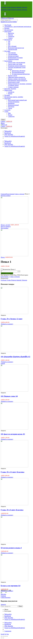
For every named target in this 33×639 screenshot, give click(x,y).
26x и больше (12, 46)
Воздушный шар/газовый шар (17, 100)
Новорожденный (13, 105)
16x (9, 41)
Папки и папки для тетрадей (17, 79)
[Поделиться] (3, 636)
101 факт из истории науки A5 (13, 434)
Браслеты (11, 33)
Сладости (7, 110)
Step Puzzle (7, 25)
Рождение (11, 106)
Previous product (6, 195)
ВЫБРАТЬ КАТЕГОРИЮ (9, 22)
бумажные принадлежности (16, 66)
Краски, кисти (12, 75)
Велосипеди (8, 39)
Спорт (6, 111)
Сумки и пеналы (13, 87)
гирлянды (11, 92)
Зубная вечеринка (13, 101)
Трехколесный (12, 49)
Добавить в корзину (6, 273)
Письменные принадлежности (17, 80)
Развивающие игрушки (15, 57)
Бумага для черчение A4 (10, 586)
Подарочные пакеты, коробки (13, 97)
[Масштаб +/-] (7, 636)
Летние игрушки (13, 56)
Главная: (3, 194)
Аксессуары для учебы (15, 64)
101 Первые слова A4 (9, 396)
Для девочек (12, 52)
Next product (4, 228)
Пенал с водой (5, 225)
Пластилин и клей (14, 82)
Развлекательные (13, 59)
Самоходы (11, 116)
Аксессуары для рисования (16, 62)
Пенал (3, 257)
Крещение (11, 103)
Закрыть (3, 604)
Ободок (10, 34)
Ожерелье (11, 36)
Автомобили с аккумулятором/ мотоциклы (17, 26)
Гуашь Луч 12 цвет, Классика (12, 472)
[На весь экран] (5, 636)
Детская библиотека (18, 72)
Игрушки (7, 51)
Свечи (10, 108)
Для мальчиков (12, 54)
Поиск (3, 119)
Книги (10, 69)
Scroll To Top (5, 634)
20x (9, 43)
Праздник (7, 98)
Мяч (9, 113)
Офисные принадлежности (16, 77)
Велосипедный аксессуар (16, 48)
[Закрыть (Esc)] (1, 636)
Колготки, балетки (10, 88)
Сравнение (7, 631)
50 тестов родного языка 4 (11, 548)
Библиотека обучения (18, 70)
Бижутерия (7, 31)
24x (9, 44)
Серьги (10, 38)
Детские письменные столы (16, 67)
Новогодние (8, 90)
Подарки (7, 95)
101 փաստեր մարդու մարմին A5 (15, 357)
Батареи (6, 28)
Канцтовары (8, 61)
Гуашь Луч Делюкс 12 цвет (11, 319)
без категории (8, 30)
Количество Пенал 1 (9, 269)
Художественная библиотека (21, 74)
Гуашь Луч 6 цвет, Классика (12, 510)
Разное (10, 93)
